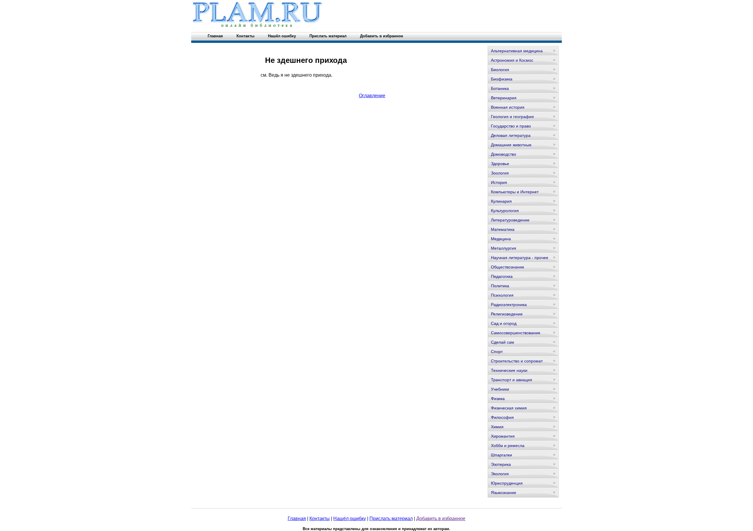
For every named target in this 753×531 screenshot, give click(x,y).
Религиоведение (507, 314)
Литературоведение (510, 220)
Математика (502, 229)
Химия (497, 426)
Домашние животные (511, 144)
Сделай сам (502, 342)
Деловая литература (511, 135)
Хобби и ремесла (507, 445)
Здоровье (500, 163)
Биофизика (501, 79)
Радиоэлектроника (509, 304)
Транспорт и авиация (511, 379)
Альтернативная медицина (517, 50)
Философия (502, 417)
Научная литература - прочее (519, 257)
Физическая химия (509, 408)
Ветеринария (504, 97)
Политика (500, 285)
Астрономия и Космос (512, 60)
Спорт (497, 351)
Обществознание (507, 267)
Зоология (500, 173)
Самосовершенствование (515, 332)
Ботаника (500, 88)
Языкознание (503, 492)
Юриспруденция (507, 483)
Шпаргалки (501, 455)
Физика (498, 398)
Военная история (507, 107)
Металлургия (503, 248)
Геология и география (512, 116)
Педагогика (502, 276)
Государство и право (511, 126)
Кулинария (501, 201)
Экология (500, 473)
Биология (500, 69)
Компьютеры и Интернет (515, 191)
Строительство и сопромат (517, 361)
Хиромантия (503, 436)
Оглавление (372, 95)
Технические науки (509, 370)
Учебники (500, 389)
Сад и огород (504, 323)
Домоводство (503, 154)
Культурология (505, 210)
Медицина (501, 238)
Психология (502, 295)
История (499, 182)
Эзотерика (501, 464)
